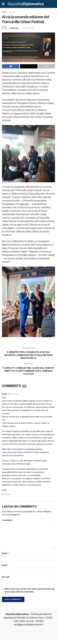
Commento (8, 520)
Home (4, 12)
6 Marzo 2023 (28, 28)
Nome (5, 553)
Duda (4, 394)
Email (5, 565)
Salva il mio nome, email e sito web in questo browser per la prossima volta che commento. (30, 590)
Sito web (5, 577)
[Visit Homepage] (25, 4)
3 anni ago (14, 394)
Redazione (14, 28)
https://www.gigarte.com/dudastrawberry (24, 449)
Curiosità (11, 12)
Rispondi (7, 494)
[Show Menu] (3, 4)
